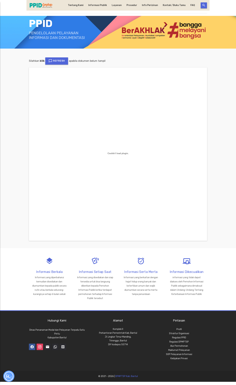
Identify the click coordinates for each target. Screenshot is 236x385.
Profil (179, 329)
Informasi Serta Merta (140, 272)
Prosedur (132, 5)
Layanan (117, 5)
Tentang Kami (75, 5)
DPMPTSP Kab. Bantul (126, 376)
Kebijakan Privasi (179, 358)
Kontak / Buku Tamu (174, 5)
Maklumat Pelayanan (179, 350)
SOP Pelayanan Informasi (179, 354)
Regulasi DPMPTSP (179, 341)
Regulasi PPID (179, 337)
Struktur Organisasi (179, 333)
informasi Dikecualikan (187, 272)
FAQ (192, 5)
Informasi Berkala (49, 272)
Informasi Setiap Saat (95, 272)
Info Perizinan (150, 5)
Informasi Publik (97, 5)
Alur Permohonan (179, 346)
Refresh (58, 60)
